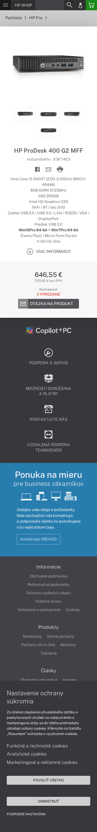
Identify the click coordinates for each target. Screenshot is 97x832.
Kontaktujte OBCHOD (38, 539)
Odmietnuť (48, 801)
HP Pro (36, 17)
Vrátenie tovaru (48, 601)
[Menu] (5, 5)
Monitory (68, 645)
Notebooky (32, 636)
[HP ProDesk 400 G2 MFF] (48, 67)
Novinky (70, 680)
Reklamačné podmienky (49, 584)
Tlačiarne (48, 653)
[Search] (69, 5)
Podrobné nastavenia (26, 814)
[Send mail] (48, 169)
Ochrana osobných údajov (48, 593)
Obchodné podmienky (48, 576)
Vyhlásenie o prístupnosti (39, 609)
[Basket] (91, 5)
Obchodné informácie (39, 680)
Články (48, 670)
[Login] (80, 5)
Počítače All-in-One (38, 645)
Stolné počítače (60, 636)
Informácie (48, 566)
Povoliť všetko (48, 780)
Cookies (73, 609)
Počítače (14, 17)
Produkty (48, 627)
